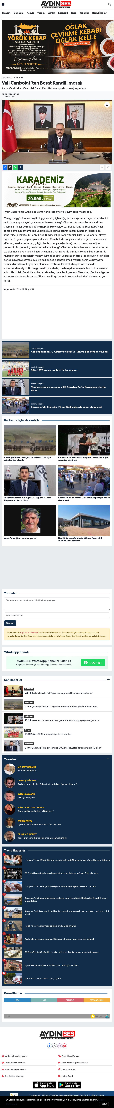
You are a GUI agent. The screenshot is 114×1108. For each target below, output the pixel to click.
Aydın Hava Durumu (70, 1056)
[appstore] (44, 1085)
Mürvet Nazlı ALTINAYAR (31, 807)
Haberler (6, 78)
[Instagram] (59, 1045)
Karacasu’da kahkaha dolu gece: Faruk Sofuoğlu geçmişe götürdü (62, 720)
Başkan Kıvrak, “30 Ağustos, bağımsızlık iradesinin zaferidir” (59, 693)
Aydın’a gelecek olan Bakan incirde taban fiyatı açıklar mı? (47, 784)
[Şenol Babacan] (9, 796)
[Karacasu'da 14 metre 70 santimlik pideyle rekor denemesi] (84, 480)
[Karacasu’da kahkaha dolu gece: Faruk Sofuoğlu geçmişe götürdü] (84, 440)
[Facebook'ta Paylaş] (5, 167)
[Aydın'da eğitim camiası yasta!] (30, 520)
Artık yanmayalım (26, 797)
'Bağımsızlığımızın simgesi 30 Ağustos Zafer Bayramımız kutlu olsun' (63, 748)
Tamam (104, 1104)
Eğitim (51, 13)
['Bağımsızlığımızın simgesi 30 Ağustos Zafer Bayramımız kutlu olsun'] (30, 480)
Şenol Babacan (26, 794)
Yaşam (40, 13)
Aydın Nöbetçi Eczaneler (16, 1056)
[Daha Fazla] (20, 167)
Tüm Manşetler (68, 1069)
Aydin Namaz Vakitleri (15, 1063)
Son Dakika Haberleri (14, 1076)
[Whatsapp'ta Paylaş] (15, 167)
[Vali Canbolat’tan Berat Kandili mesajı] (57, 132)
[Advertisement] (57, 315)
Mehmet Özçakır (27, 767)
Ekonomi (63, 13)
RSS (15, 1095)
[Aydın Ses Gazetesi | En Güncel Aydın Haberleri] (56, 4)
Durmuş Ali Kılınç (27, 781)
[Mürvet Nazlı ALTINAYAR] (9, 809)
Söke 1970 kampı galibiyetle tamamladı (48, 734)
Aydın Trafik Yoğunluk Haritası (74, 1063)
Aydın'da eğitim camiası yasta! (20, 538)
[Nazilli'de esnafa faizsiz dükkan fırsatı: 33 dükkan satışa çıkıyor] (84, 520)
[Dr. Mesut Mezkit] (9, 836)
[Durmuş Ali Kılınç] (9, 782)
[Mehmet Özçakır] (9, 769)
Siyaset (6, 13)
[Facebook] (49, 1045)
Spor (73, 13)
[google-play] (69, 1085)
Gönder (10, 623)
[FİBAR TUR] (57, 191)
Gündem (18, 13)
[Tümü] (108, 680)
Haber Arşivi (67, 1076)
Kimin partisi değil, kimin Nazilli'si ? (36, 811)
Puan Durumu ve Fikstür (15, 1069)
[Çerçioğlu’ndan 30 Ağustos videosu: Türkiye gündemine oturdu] (30, 440)
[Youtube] (64, 1045)
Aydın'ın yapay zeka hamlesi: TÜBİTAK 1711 (39, 824)
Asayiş (30, 13)
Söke (27, 730)
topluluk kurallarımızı (29, 632)
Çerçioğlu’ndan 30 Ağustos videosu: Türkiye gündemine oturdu (61, 706)
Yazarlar (84, 13)
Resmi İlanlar (99, 13)
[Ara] (109, 5)
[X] (54, 1045)
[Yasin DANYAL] (9, 823)
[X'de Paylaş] (10, 167)
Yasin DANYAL (25, 821)
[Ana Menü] (3, 5)
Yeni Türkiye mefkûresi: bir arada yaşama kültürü (42, 838)
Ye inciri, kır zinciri (27, 771)
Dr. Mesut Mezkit (27, 834)
